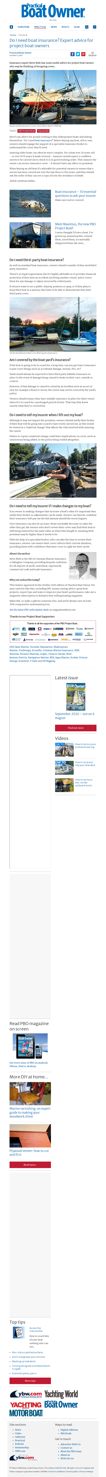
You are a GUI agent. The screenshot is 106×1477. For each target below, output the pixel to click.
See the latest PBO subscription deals (29, 609)
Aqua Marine (62, 657)
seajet (43, 654)
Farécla (23, 657)
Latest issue (66, 677)
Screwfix (37, 650)
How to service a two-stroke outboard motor (83, 782)
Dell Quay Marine (19, 646)
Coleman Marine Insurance (58, 650)
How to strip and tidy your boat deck (85, 764)
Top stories (43, 131)
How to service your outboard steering (85, 745)
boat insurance (43, 140)
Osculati (34, 646)
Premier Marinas (29, 654)
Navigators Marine (38, 657)
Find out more (76, 727)
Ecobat (74, 657)
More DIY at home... (29, 1076)
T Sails (34, 661)
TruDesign (25, 650)
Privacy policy (72, 1472)
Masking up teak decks (24, 1361)
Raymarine (46, 646)
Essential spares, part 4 (24, 1373)
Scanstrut (23, 661)
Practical (23, 35)
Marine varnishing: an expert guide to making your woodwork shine (30, 1112)
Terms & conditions (56, 1472)
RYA (52, 657)
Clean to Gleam (56, 654)
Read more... (30, 1164)
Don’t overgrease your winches (28, 1357)
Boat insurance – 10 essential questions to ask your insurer (75, 194)
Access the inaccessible (36, 1329)
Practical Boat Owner (21, 52)
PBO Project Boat (26, 131)
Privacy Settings (86, 1472)
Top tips (17, 1322)
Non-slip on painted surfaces (27, 1352)
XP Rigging (49, 661)
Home (13, 35)
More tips (30, 1380)
